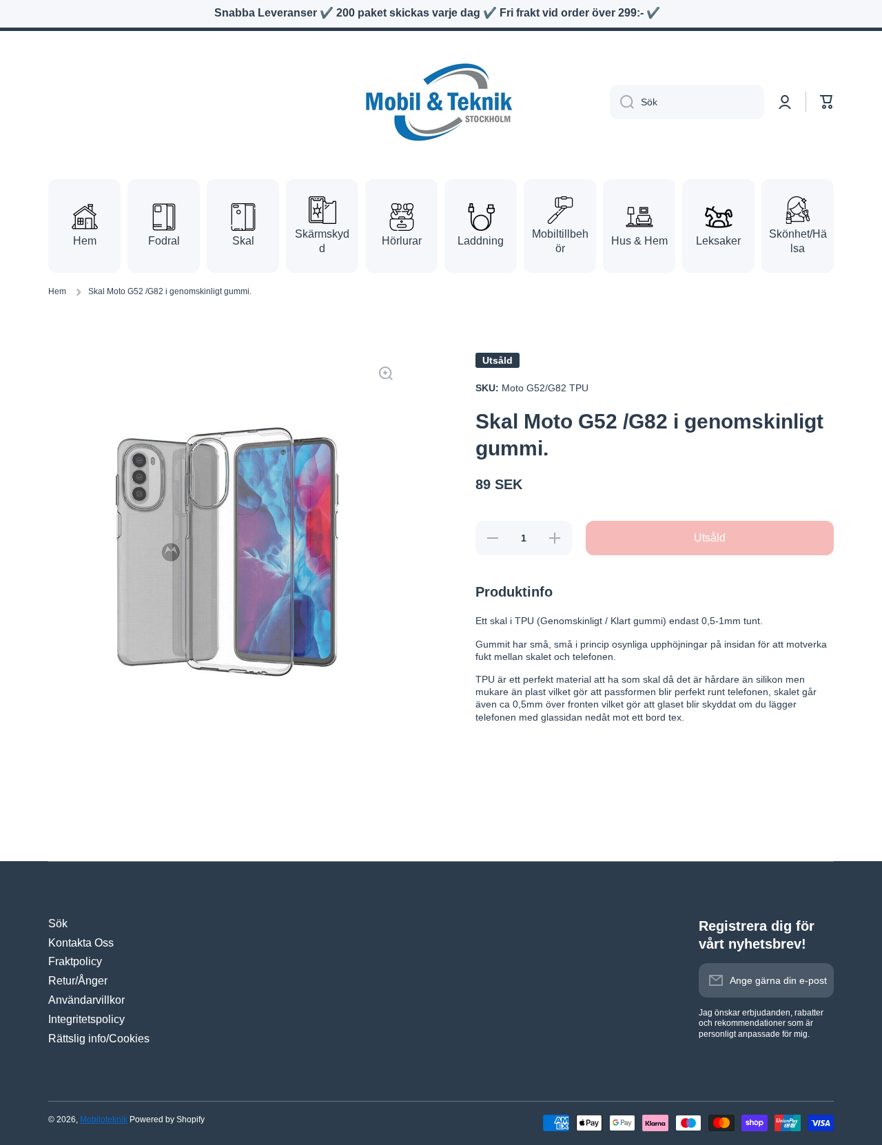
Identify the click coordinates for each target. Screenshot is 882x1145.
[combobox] (687, 102)
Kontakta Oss (81, 943)
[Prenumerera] (816, 980)
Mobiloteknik (103, 1119)
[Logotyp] (441, 102)
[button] (827, 102)
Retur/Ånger (77, 981)
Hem (57, 291)
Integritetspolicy (86, 1019)
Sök (58, 923)
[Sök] (622, 102)
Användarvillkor (86, 1000)
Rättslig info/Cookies (99, 1038)
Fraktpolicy (75, 961)
